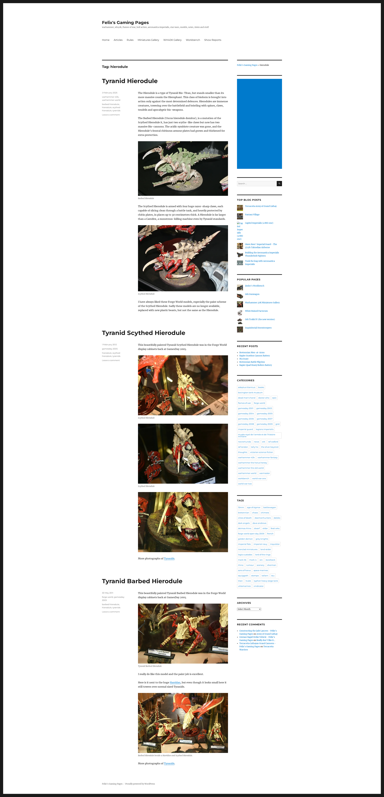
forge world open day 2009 (251, 533)
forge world (107, 597)
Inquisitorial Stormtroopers (258, 328)
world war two (245, 483)
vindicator (259, 586)
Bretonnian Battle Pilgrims (252, 362)
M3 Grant (243, 359)
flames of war (244, 403)
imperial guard (245, 429)
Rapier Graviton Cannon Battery (254, 355)
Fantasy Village (252, 214)
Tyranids (169, 558)
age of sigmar (253, 507)
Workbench (193, 40)
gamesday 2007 (265, 419)
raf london (243, 447)
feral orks (275, 528)
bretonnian (243, 512)
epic (274, 398)
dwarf (257, 528)
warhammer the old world (251, 468)
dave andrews (259, 523)
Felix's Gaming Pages (125, 22)
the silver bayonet (270, 447)
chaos (255, 512)
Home (106, 40)
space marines (261, 570)
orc (261, 560)
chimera (265, 512)
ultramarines (244, 586)
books (261, 387)
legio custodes (245, 554)
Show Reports (212, 40)
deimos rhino (244, 528)
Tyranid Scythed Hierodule (143, 332)
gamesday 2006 (246, 419)
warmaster (264, 473)
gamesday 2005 (110, 349)
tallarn (265, 575)
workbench (243, 478)
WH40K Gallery (172, 40)
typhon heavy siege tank (266, 581)
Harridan (175, 682)
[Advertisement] (259, 124)
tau (272, 575)
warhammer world (111, 100)
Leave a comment (111, 114)
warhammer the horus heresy (252, 462)
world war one (259, 478)
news (256, 441)
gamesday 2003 (264, 408)
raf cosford (273, 441)
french (270, 533)
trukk (248, 581)
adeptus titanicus (246, 387)
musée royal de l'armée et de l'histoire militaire (256, 435)
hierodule (107, 107)
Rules (130, 40)
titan (240, 581)
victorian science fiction (261, 452)
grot (278, 424)
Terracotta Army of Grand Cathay (261, 206)
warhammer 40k (110, 97)
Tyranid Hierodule (130, 81)
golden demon (245, 539)
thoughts (242, 452)
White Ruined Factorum (256, 311)
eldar (265, 528)
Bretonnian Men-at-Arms (252, 352)
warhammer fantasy (268, 457)
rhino (240, 565)
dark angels (244, 523)
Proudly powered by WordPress (140, 784)
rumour (250, 565)
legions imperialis (264, 429)
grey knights (262, 539)
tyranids (116, 110)
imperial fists (244, 544)
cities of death (245, 518)
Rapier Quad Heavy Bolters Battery (255, 365)
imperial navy (260, 544)
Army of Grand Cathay (267, 634)
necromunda (244, 441)
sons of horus (244, 570)
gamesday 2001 (245, 408)
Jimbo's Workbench (254, 286)
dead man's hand (246, 398)
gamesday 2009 (265, 424)
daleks (277, 518)
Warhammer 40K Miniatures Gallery (262, 302)
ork (263, 441)
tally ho (254, 447)
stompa (255, 575)
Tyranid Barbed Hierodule (142, 581)
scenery (260, 565)
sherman (271, 565)
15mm (241, 507)
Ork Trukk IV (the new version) (260, 319)
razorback (270, 560)
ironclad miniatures (247, 549)
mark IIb (242, 560)
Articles (118, 40)
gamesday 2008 (246, 424)
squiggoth (243, 575)
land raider (265, 549)
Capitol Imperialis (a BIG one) (259, 223)
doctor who (263, 398)
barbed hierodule (110, 104)
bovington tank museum (250, 392)
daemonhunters (263, 518)
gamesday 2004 (246, 413)
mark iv (253, 560)
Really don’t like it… (265, 640)
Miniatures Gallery (148, 40)
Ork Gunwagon (252, 294)
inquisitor (275, 544)
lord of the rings (262, 554)
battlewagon (269, 507)
